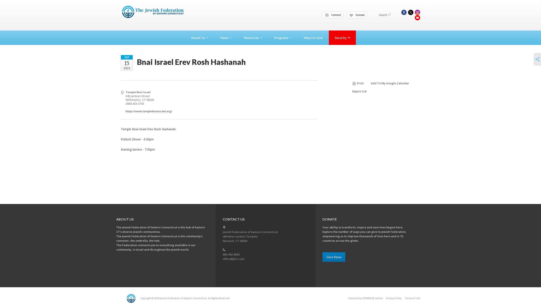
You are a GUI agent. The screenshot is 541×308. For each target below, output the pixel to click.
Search (383, 15)
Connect (336, 15)
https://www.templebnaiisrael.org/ (149, 111)
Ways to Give (313, 38)
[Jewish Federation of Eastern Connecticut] (153, 12)
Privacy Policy (394, 298)
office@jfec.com (233, 259)
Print (360, 83)
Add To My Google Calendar (390, 83)
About (198, 38)
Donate (360, 15)
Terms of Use (412, 298)
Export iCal (359, 91)
